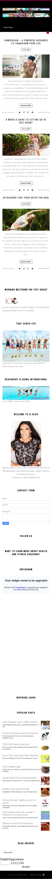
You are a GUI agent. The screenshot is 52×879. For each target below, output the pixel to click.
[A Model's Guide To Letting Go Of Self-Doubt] (26, 145)
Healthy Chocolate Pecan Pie (15, 789)
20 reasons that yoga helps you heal (26, 197)
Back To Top (36, 875)
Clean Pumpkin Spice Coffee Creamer (19, 722)
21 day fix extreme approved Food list (20, 733)
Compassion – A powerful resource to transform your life (26, 42)
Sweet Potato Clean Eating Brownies (19, 778)
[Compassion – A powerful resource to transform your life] (26, 66)
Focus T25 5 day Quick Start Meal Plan (20, 756)
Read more (26, 105)
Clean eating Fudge (11, 767)
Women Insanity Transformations (17, 823)
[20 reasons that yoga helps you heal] (26, 220)
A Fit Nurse (17, 875)
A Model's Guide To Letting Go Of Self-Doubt (26, 121)
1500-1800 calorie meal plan (15, 744)
